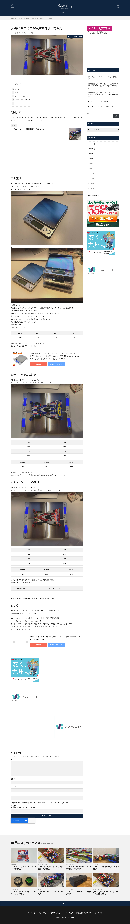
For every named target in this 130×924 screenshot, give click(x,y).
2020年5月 (91, 174)
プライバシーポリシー (41, 913)
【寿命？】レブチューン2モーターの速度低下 (50, 893)
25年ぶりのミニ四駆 (24, 18)
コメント (14, 759)
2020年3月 (91, 183)
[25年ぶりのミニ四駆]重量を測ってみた (42, 18)
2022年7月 (91, 154)
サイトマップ (97, 913)
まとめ (16, 103)
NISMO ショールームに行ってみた (98, 102)
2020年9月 (91, 164)
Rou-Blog (71, 917)
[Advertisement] (47, 157)
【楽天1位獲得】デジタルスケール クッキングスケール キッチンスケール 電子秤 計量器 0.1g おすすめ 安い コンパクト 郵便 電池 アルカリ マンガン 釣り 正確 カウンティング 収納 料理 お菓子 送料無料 (55, 356)
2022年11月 (91, 144)
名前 (13, 779)
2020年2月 (91, 188)
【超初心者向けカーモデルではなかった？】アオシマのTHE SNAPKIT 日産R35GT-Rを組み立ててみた (103, 86)
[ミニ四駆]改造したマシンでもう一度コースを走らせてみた (105, 893)
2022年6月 (91, 159)
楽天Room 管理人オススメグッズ (80, 913)
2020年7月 (91, 169)
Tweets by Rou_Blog (93, 195)
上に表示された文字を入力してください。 (23, 807)
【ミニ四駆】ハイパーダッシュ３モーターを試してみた (103, 78)
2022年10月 (91, 149)
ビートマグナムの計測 (20, 96)
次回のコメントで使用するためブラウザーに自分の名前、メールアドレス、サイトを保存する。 (41, 802)
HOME (14, 18)
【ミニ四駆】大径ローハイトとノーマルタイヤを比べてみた (23, 893)
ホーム (30, 913)
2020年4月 (91, 178)
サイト (13, 794)
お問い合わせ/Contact (59, 913)
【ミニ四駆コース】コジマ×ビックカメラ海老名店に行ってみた (78, 868)
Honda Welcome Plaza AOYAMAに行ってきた (101, 107)
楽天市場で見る (38, 364)
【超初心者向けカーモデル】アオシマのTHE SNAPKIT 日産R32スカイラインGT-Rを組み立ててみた (103, 95)
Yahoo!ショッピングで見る (56, 364)
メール (13, 787)
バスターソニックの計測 (21, 100)
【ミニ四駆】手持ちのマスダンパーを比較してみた (106, 868)
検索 (88, 113)
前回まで (16, 89)
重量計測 (16, 92)
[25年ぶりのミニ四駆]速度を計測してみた (29, 129)
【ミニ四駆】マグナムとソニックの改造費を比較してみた (51, 868)
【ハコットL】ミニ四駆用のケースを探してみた (78, 893)
